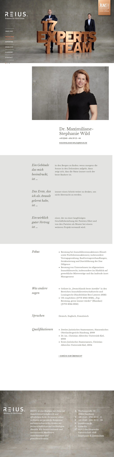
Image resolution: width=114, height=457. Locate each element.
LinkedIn (82, 426)
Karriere (9, 52)
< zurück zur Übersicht (70, 356)
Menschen (9, 36)
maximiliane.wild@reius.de (73, 143)
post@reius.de (85, 423)
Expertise (9, 42)
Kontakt (9, 57)
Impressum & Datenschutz (91, 435)
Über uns (9, 31)
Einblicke (9, 47)
